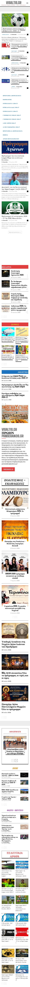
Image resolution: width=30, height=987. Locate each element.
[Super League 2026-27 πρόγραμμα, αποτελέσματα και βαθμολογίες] (22, 899)
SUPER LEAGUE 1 (5, 34)
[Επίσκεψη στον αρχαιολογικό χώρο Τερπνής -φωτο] (24, 827)
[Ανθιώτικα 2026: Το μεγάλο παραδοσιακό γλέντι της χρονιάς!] (6, 308)
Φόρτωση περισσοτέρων (14, 232)
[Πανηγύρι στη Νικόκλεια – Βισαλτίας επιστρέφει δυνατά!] (15, 530)
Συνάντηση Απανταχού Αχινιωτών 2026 (17, 273)
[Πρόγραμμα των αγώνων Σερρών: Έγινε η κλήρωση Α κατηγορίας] (6, 81)
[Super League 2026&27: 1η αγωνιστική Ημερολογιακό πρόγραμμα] (8, 969)
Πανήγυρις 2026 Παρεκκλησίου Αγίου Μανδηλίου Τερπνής (21, 960)
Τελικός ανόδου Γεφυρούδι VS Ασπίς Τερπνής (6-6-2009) (7, 357)
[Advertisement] (15, 248)
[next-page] (5, 317)
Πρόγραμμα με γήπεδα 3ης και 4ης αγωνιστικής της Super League (15, 386)
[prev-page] (3, 317)
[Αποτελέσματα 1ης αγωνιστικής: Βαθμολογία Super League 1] (8, 865)
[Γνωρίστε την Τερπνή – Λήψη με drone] (24, 798)
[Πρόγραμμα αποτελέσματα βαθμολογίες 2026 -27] (15, 20)
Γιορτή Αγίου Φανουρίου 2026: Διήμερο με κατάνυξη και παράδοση (19, 297)
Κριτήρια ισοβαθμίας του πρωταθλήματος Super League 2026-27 (13, 395)
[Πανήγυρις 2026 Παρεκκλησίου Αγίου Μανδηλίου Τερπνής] (22, 953)
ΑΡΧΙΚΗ (13, 86)
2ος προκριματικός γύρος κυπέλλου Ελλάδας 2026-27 (6, 907)
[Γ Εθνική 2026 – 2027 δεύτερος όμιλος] (8, 917)
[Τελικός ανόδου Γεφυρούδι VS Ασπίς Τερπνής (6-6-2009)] (8, 349)
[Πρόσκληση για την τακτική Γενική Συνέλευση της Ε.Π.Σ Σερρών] (22, 331)
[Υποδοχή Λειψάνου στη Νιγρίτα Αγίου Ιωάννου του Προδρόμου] (15, 631)
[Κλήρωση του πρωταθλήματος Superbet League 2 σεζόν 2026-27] (6, 69)
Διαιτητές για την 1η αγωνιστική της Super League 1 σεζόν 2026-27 (8, 890)
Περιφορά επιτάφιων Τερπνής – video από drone (10, 774)
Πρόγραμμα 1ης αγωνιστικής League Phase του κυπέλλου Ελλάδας (13, 158)
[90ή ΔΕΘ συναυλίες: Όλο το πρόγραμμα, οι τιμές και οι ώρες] (15, 662)
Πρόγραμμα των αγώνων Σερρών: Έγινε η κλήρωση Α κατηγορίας (19, 81)
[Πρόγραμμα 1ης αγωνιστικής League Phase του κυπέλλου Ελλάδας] (15, 147)
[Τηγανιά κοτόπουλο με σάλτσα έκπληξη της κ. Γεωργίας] (24, 817)
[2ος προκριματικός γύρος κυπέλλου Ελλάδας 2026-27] (8, 899)
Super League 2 (14, 51)
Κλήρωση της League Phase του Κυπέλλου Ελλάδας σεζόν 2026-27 (15, 377)
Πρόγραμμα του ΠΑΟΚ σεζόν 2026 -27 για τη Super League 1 (8, 939)
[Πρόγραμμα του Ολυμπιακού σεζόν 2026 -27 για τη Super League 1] (22, 932)
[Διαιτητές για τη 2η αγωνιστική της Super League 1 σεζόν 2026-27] (15, 178)
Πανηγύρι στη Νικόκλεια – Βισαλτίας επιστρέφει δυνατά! (15, 543)
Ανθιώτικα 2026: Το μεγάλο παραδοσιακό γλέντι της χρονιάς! (19, 308)
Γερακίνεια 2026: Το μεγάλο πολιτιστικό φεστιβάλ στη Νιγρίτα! (15, 608)
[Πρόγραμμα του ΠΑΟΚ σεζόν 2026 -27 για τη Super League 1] (8, 932)
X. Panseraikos (13, 34)
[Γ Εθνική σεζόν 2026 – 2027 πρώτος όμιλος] (22, 917)
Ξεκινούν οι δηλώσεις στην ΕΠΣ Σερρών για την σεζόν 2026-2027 (8, 339)
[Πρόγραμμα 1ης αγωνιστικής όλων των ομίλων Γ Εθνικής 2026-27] (22, 969)
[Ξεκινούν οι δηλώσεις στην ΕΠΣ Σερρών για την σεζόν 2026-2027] (8, 331)
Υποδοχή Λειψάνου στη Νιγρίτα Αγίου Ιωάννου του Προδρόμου (13, 644)
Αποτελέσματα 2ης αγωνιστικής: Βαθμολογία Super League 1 (19, 57)
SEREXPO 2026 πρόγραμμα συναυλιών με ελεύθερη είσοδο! (15, 576)
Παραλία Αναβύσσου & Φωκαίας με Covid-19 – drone (9, 782)
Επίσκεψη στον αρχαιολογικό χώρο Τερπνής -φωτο (8, 827)
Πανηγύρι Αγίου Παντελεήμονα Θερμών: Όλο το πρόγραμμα (14, 707)
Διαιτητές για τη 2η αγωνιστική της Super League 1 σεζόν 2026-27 (14, 188)
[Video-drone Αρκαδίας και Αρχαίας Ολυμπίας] (24, 791)
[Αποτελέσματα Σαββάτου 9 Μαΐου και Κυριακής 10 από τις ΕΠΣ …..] (22, 349)
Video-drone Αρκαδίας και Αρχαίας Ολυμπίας (10, 790)
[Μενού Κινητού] (27, 3)
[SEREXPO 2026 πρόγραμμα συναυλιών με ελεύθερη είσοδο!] (15, 563)
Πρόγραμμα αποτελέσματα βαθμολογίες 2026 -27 (13, 30)
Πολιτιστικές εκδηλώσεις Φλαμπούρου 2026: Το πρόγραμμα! (15, 511)
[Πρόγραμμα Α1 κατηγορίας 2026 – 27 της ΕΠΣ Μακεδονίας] (15, 207)
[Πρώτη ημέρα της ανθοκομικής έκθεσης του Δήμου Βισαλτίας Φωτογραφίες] (24, 837)
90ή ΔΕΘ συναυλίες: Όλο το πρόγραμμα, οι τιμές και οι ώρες (15, 675)
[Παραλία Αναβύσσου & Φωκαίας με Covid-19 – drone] (24, 782)
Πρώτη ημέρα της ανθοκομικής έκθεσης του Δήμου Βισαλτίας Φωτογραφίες (10, 838)
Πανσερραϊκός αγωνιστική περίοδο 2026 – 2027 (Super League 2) (19, 45)
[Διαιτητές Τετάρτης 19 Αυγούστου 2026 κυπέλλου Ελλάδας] (22, 883)
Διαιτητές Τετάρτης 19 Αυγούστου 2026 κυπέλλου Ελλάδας (22, 890)
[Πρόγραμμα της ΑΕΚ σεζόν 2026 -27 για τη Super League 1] (8, 953)
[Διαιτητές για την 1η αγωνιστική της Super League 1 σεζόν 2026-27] (8, 883)
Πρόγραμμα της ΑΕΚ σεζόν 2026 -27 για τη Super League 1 (7, 960)
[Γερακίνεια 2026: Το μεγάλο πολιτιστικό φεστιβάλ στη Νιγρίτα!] (15, 595)
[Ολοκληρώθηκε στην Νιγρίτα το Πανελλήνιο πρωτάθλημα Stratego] (15, 743)
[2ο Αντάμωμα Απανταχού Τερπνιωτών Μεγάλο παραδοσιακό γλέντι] (6, 283)
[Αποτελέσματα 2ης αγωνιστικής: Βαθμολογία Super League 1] (6, 57)
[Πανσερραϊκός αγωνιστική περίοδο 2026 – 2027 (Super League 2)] (6, 45)
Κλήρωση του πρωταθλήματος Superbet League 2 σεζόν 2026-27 (20, 69)
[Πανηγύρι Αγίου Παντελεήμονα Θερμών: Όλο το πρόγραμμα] (15, 693)
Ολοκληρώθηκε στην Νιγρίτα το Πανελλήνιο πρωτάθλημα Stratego (15, 751)
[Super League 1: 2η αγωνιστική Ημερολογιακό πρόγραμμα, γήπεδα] (22, 865)
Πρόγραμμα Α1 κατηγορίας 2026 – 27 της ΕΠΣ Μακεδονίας (14, 217)
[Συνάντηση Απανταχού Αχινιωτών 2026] (6, 273)
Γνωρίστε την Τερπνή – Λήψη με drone (9, 798)
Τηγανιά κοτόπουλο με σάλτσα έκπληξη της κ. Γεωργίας (9, 817)
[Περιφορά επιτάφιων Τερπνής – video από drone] (24, 775)
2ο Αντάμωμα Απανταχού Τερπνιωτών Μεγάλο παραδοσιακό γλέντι (19, 284)
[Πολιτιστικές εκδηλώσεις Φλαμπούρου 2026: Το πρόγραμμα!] (15, 498)
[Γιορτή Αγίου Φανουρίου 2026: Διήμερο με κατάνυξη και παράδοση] (6, 296)
